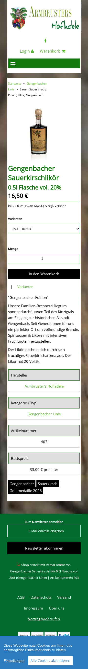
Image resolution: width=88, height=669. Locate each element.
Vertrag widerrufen (44, 618)
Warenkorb (51, 51)
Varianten (15, 219)
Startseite (14, 83)
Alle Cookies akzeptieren (50, 660)
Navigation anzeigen (13, 63)
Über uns (56, 608)
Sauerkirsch (47, 483)
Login (25, 51)
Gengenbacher (22, 483)
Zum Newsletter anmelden (44, 522)
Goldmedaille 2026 (26, 490)
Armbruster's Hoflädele (44, 386)
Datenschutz (41, 597)
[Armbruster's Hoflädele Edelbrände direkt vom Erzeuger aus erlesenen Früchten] (44, 30)
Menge (13, 249)
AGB (21, 597)
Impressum (33, 608)
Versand (64, 597)
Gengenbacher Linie (44, 413)
